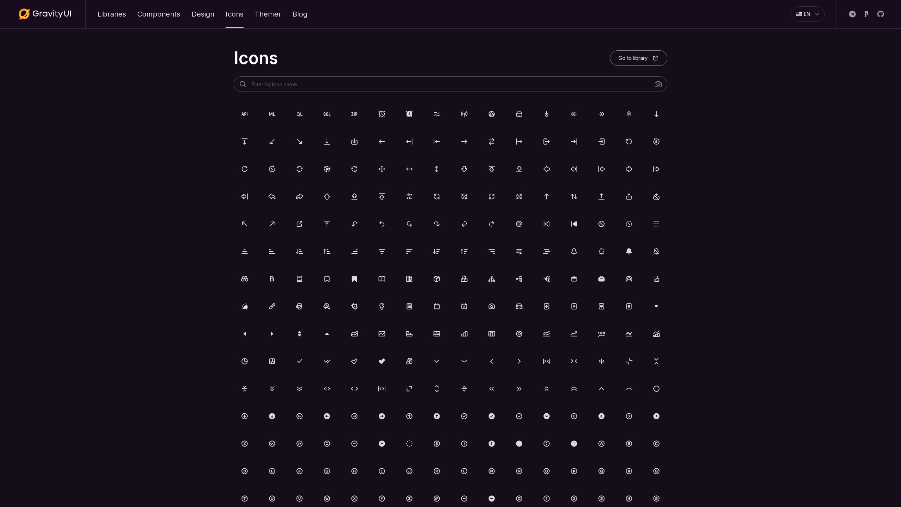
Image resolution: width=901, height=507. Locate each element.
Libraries (111, 14)
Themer (268, 14)
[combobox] (805, 14)
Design (202, 14)
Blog (299, 14)
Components (158, 14)
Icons (235, 14)
